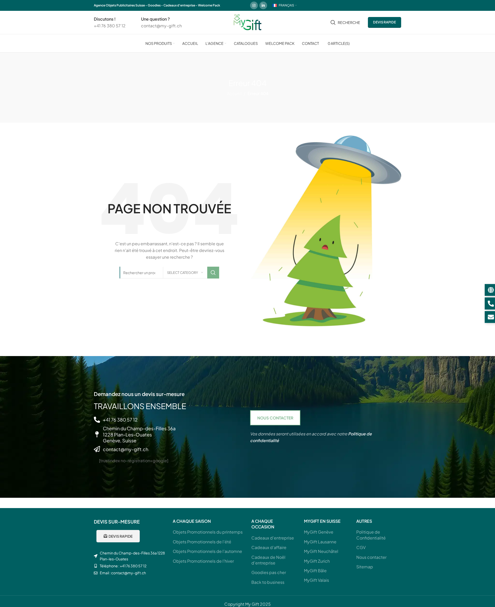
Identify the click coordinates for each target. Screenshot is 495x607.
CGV (361, 547)
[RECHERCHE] (213, 273)
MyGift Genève (318, 532)
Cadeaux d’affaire (268, 547)
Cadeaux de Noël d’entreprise (268, 560)
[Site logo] (247, 21)
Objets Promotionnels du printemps (208, 532)
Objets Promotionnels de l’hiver (203, 561)
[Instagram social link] (254, 5)
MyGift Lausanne (320, 541)
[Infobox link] (110, 22)
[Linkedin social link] (263, 5)
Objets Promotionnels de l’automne (207, 551)
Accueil (234, 93)
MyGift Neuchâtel (321, 551)
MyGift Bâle (315, 570)
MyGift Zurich (317, 561)
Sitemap (364, 566)
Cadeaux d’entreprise (272, 538)
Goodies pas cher (268, 572)
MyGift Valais (316, 580)
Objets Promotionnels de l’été (202, 541)
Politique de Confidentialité (371, 534)
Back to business (267, 582)
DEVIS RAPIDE (384, 22)
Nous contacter (371, 557)
